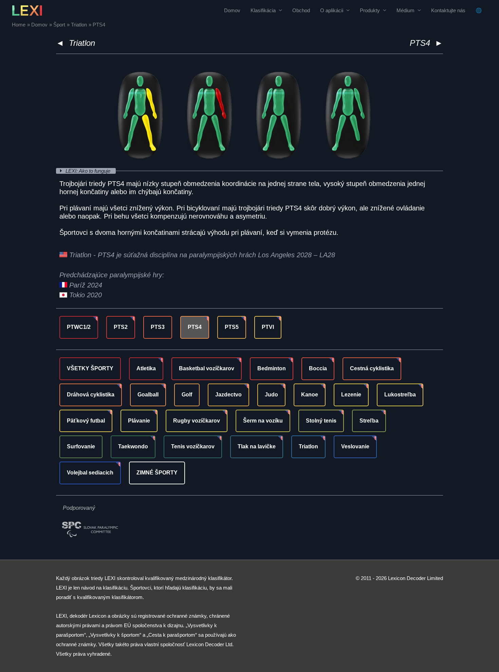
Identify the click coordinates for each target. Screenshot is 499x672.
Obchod (301, 10)
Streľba (368, 421)
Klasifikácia (263, 10)
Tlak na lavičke (257, 446)
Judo (271, 394)
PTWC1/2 (79, 327)
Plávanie (139, 421)
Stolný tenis (321, 421)
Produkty (370, 10)
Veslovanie (355, 446)
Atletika (146, 368)
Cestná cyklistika (372, 368)
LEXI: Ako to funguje (89, 171)
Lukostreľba (400, 394)
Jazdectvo (228, 394)
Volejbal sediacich (90, 472)
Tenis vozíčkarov (193, 446)
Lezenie (351, 394)
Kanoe (309, 394)
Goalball (148, 394)
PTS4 (195, 327)
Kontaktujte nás (448, 10)
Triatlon (82, 43)
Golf (187, 394)
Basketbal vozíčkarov (206, 368)
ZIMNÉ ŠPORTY (157, 472)
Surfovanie (81, 446)
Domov (232, 10)
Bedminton (271, 368)
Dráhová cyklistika (90, 394)
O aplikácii (331, 10)
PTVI (268, 327)
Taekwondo (133, 446)
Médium (405, 10)
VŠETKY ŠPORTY (90, 368)
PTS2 (121, 327)
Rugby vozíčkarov (196, 421)
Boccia (318, 368)
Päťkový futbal (86, 421)
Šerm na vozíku (263, 421)
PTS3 (158, 327)
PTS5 (232, 327)
